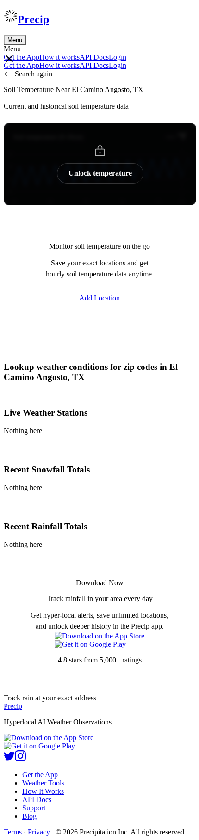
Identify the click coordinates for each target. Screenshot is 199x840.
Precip (33, 19)
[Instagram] (20, 759)
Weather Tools (43, 783)
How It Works (43, 791)
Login (117, 57)
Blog (29, 816)
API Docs (94, 57)
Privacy (39, 832)
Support (33, 808)
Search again (33, 74)
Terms (13, 832)
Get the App (40, 775)
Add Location (99, 298)
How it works (59, 57)
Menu (14, 40)
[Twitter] (9, 759)
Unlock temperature (100, 173)
